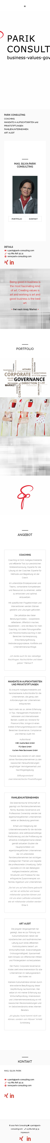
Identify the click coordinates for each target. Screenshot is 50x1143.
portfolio (17, 219)
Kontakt (33, 219)
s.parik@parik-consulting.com (21, 250)
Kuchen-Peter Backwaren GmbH (25, 750)
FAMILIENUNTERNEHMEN (16, 129)
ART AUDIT (9, 133)
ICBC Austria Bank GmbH (25, 743)
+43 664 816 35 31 (15, 253)
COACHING (9, 119)
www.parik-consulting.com (20, 256)
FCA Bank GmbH (25, 747)
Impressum (25, 1132)
